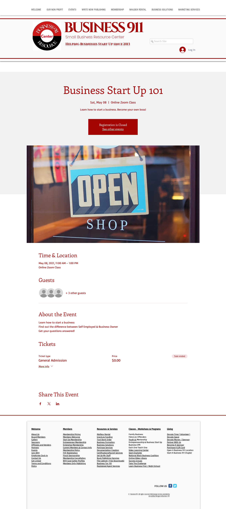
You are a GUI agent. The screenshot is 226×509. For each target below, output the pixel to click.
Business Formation (106, 442)
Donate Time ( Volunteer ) (178, 434)
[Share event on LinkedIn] (57, 403)
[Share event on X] (49, 403)
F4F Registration (70, 452)
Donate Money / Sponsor (178, 439)
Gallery (34, 439)
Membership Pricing (72, 434)
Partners (35, 447)
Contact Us (36, 458)
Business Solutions (105, 444)
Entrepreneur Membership (74, 442)
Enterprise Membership (73, 444)
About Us (35, 434)
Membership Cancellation (74, 458)
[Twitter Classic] (175, 486)
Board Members (38, 437)
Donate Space (173, 437)
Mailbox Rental (103, 434)
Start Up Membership (72, 439)
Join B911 (35, 452)
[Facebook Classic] (170, 486)
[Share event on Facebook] (40, 403)
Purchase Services (105, 447)
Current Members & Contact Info (77, 447)
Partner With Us (174, 442)
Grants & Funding (104, 437)
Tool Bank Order (104, 439)
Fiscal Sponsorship (71, 455)
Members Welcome (71, 437)
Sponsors (35, 442)
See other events (113, 129)
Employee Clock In (39, 455)
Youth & (133, 439)
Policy (34, 466)
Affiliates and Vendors (41, 444)
